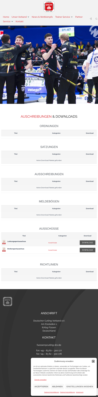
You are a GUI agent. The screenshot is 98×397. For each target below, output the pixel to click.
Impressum (79, 392)
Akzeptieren (41, 387)
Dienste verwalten (40, 380)
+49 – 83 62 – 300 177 (51, 350)
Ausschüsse (52, 243)
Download (87, 243)
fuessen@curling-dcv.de (49, 345)
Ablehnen (57, 387)
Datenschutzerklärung (51, 392)
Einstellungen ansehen (80, 387)
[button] (93, 361)
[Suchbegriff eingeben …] (95, 19)
